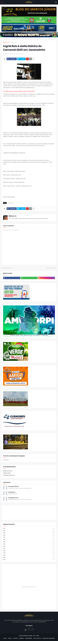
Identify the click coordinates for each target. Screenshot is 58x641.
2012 (29, 528)
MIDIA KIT (21, 638)
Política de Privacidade (48, 638)
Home (5, 638)
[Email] (30, 59)
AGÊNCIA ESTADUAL (7, 471)
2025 (29, 557)
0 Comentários (21, 54)
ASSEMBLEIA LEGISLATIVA (9, 475)
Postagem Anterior (7, 268)
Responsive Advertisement (29, 587)
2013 (29, 530)
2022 (29, 550)
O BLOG (10, 638)
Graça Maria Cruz (13, 497)
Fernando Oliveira (13, 486)
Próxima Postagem (51, 268)
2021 (29, 548)
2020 (29, 546)
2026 (29, 559)
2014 (29, 533)
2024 (29, 555)
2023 (29, 553)
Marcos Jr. (13, 216)
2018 (29, 542)
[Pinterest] (27, 59)
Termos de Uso (37, 638)
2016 (29, 537)
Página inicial (6, 42)
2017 (29, 539)
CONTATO (15, 638)
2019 (29, 544)
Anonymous (11, 492)
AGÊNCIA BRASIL (7, 473)
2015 (29, 535)
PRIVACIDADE (28, 638)
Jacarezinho (13, 42)
